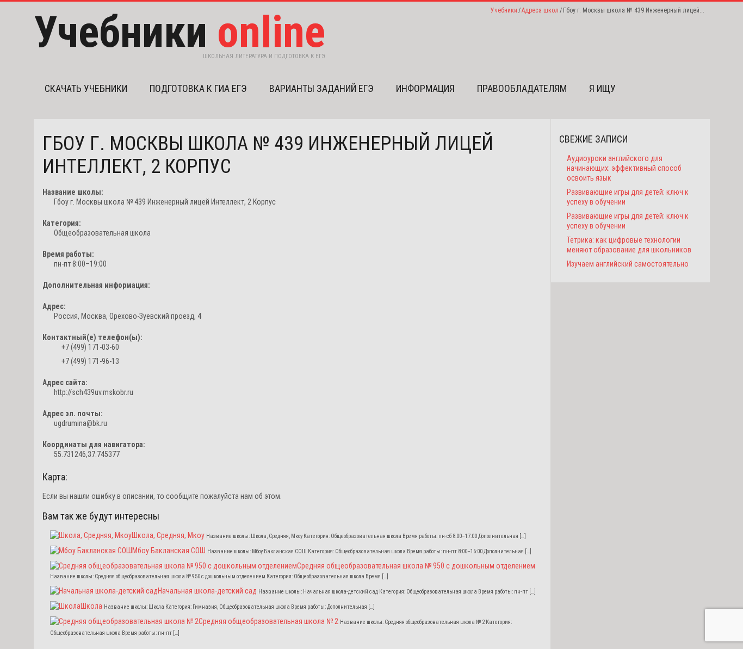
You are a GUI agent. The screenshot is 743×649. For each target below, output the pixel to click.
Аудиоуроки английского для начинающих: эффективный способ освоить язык (624, 168)
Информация (425, 88)
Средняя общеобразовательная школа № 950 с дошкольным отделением (416, 565)
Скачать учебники (86, 88)
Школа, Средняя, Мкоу (168, 535)
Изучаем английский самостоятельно (628, 263)
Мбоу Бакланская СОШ (169, 550)
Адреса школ (540, 10)
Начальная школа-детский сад (207, 590)
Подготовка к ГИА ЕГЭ (198, 88)
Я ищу (602, 88)
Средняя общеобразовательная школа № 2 (268, 621)
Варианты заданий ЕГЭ (321, 88)
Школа (91, 606)
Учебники (504, 10)
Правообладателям (522, 88)
